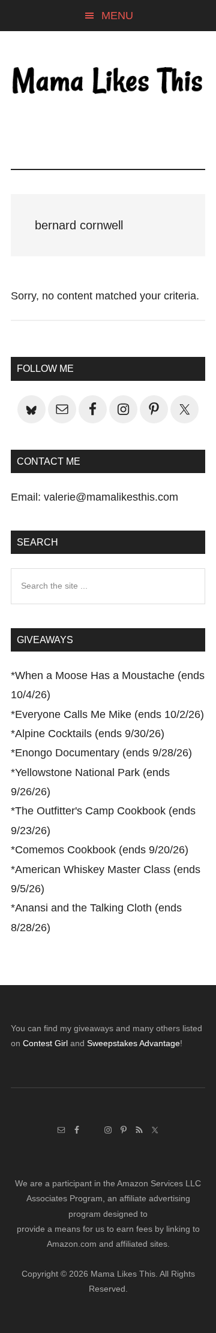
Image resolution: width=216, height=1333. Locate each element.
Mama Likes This (108, 82)
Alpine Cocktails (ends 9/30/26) (89, 734)
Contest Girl (45, 1043)
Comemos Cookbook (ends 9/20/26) (101, 850)
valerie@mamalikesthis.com (111, 497)
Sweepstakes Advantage (133, 1043)
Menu (117, 16)
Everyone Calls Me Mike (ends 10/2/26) (109, 714)
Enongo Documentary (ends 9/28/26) (103, 753)
